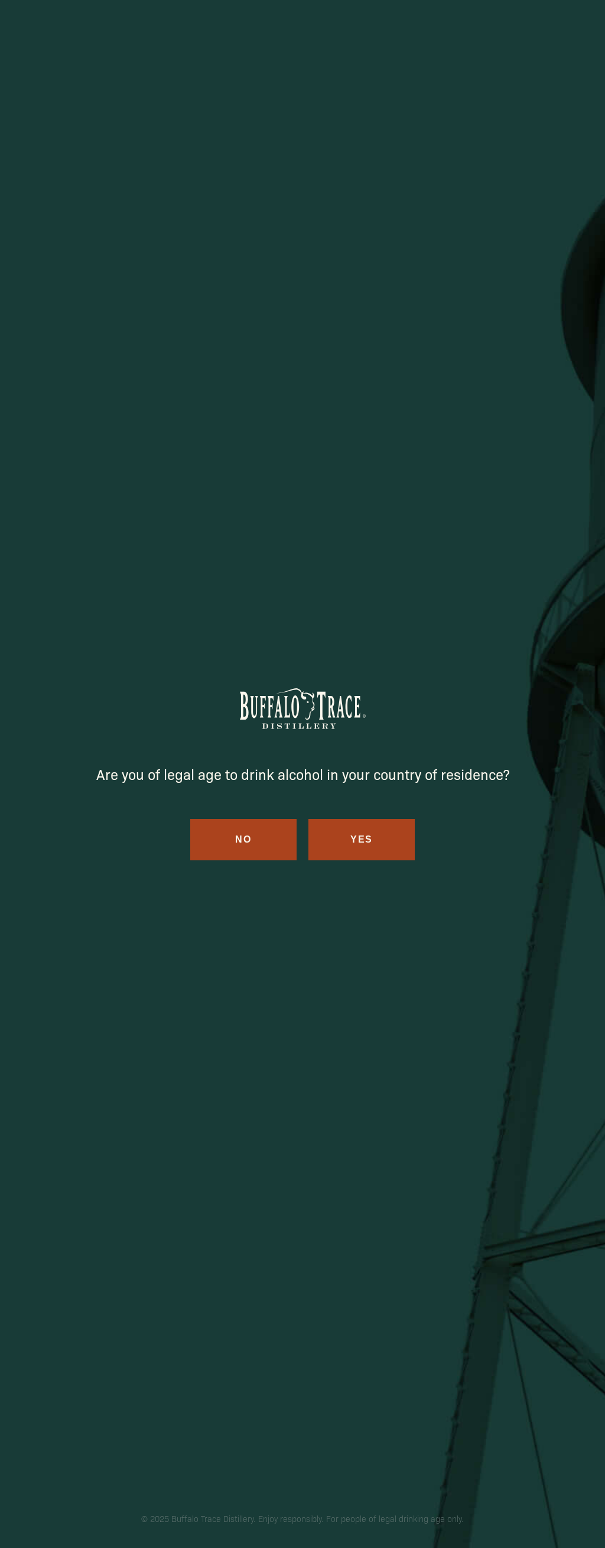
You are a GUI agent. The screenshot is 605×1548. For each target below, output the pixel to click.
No (243, 839)
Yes (361, 839)
